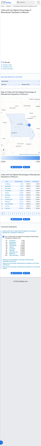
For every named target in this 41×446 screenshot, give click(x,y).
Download (36, 96)
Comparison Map (7, 65)
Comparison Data (7, 67)
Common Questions (8, 68)
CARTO (32, 154)
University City (8, 199)
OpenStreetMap (26, 154)
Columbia (7, 208)
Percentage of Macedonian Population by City (25, 6)
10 (38, 213)
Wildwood (7, 201)
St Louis (7, 206)
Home (2, 6)
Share (27, 167)
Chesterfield (8, 190)
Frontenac (7, 184)
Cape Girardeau (9, 204)
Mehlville (7, 197)
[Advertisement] (20, 38)
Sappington (8, 186)
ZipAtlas (37, 154)
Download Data (17, 167)
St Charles (7, 195)
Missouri (9, 6)
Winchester (8, 188)
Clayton (7, 193)
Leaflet (20, 154)
